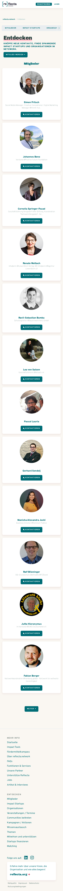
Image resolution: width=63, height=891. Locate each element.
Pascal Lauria (31, 421)
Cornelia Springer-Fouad (31, 208)
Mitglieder (10, 28)
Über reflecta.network (18, 756)
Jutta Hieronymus (31, 624)
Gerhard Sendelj (32, 470)
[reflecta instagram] (32, 858)
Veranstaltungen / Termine (21, 813)
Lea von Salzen (31, 369)
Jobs (9, 780)
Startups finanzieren (17, 841)
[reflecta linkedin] (26, 858)
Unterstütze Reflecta (18, 775)
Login (56, 4)
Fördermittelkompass (18, 751)
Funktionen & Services (19, 766)
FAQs (9, 761)
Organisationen (15, 808)
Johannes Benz (31, 156)
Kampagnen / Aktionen (19, 822)
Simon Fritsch (31, 102)
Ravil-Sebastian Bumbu (31, 317)
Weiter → (31, 709)
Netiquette (12, 883)
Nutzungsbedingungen (17, 886)
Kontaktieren (32, 114)
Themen (11, 832)
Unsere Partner (15, 770)
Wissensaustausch (16, 827)
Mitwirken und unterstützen (21, 836)
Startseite (12, 742)
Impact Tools (13, 747)
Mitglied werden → (15, 55)
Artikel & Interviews (17, 784)
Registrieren (43, 4)
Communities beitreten (19, 817)
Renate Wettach (31, 263)
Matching (12, 846)
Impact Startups (31, 28)
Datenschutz (34, 883)
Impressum (22, 883)
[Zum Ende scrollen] (59, 28)
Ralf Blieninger (31, 572)
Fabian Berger (31, 675)
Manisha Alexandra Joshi (31, 520)
